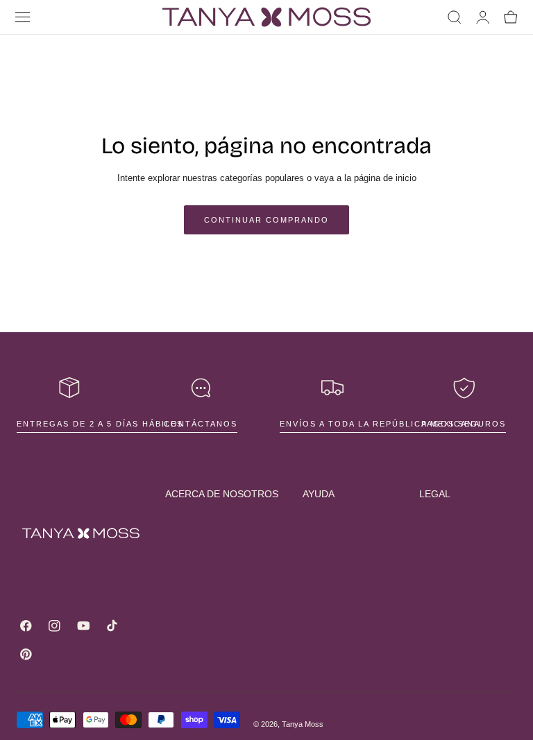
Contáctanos (200, 424)
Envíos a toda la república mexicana (380, 424)
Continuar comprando (266, 220)
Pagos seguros (463, 424)
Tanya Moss (302, 724)
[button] (22, 17)
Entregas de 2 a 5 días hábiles (100, 424)
